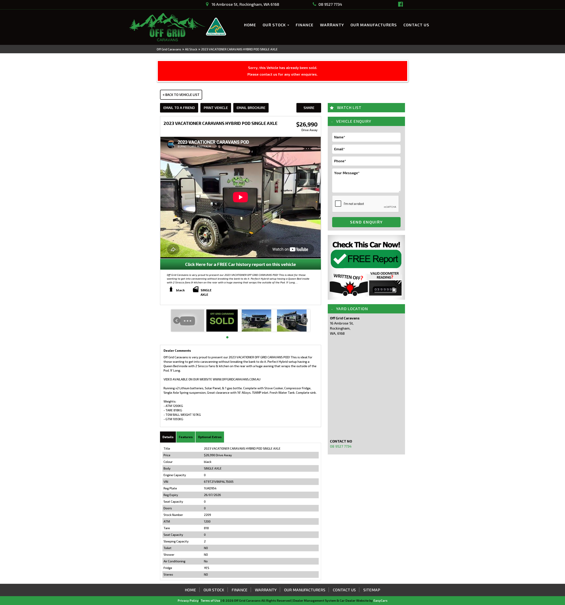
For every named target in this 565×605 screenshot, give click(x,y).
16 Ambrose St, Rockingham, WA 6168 (245, 4)
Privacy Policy (188, 600)
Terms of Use (211, 600)
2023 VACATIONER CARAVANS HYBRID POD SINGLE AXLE (239, 49)
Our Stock (275, 24)
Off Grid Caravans (169, 49)
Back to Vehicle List (182, 95)
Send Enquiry (366, 221)
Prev (176, 320)
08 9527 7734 (330, 4)
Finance (304, 24)
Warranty (332, 24)
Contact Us (416, 24)
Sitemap (371, 589)
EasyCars (380, 600)
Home (250, 24)
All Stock (191, 49)
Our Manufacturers (373, 24)
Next (304, 320)
